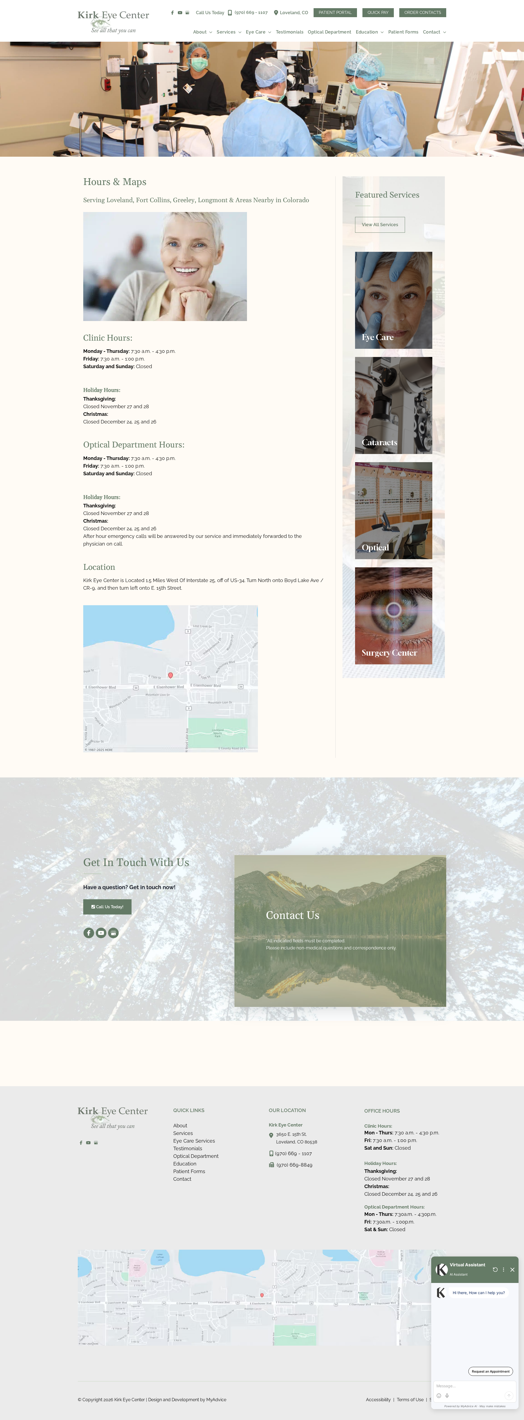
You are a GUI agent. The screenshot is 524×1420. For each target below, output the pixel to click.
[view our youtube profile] (180, 13)
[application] (209, 32)
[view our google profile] (187, 13)
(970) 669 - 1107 (293, 1153)
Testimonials (187, 1148)
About (180, 1125)
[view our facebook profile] (172, 13)
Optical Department (196, 1156)
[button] (335, 12)
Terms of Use (410, 1399)
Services (183, 1133)
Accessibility (378, 1399)
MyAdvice (215, 1399)
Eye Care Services (194, 1141)
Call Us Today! (109, 906)
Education (184, 1164)
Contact (182, 1179)
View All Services (380, 224)
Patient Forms (189, 1171)
